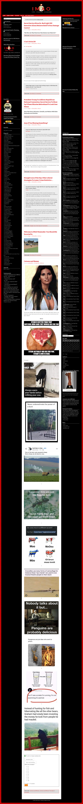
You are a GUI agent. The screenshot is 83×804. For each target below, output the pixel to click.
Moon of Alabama (7, 201)
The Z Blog (6, 251)
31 (70, 350)
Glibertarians (6, 175)
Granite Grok (6, 178)
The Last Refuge (7, 237)
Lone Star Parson (7, 191)
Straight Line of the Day (35, 225)
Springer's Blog (7, 226)
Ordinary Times (7, 210)
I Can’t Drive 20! (30, 42)
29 (66, 350)
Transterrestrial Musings (9, 258)
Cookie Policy (65, 418)
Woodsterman (7, 264)
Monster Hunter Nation (8, 199)
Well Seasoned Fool (8, 263)
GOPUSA (6, 176)
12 (75, 344)
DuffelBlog (6, 168)
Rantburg (6, 218)
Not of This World (7, 207)
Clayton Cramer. (7, 160)
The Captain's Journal (8, 233)
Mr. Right (65, 363)
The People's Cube (8, 241)
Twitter (22, 15)
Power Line (6, 217)
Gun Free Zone (7, 179)
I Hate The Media (7, 183)
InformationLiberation (8, 184)
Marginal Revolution (8, 195)
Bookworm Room (7, 152)
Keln (64, 362)
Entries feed (65, 425)
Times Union (28, 88)
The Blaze (27, 189)
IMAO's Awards (7, 269)
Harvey (64, 366)
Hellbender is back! (8, 24)
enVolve (5, 170)
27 (78, 348)
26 (75, 348)
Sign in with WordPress (30, 762)
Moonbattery (6, 202)
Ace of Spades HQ (7, 138)
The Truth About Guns (8, 245)
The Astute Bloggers (8, 231)
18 (73, 346)
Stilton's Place (7, 228)
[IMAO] (41, 12)
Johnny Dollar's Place (8, 187)
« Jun (63, 354)
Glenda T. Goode (7, 174)
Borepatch (6, 153)
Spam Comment (8, 301)
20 (78, 346)
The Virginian (6, 249)
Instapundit (6, 186)
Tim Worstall (6, 256)
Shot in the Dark (7, 224)
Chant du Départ (7, 156)
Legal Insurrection (7, 189)
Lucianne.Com (6, 193)
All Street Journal (66, 162)
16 (68, 346)
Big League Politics (8, 149)
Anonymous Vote (29, 759)
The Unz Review (7, 247)
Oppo (29, 29)
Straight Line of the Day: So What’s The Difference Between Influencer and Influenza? (70, 144)
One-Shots (32, 35)
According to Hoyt (7, 137)
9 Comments (38, 255)
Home (4, 15)
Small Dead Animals (8, 225)
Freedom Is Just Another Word (10, 172)
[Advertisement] (9, 77)
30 (68, 350)
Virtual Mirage (7, 260)
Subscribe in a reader (8, 130)
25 (73, 348)
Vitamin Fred (6, 262)
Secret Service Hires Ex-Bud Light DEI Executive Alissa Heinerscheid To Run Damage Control (41, 25)
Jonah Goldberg (7, 285)
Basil (64, 367)
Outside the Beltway (8, 212)
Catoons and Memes (31, 261)
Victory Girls (6, 259)
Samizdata (6, 221)
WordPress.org (66, 428)
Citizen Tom (6, 159)
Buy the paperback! (7, 27)
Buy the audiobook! (7, 35)
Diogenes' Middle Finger (9, 166)
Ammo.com (6, 144)
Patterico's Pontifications (9, 214)
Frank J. (64, 358)
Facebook (17, 15)
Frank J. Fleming (10, 15)
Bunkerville (6, 155)
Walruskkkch (65, 361)
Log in (64, 424)
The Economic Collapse (8, 236)
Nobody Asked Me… (8, 206)
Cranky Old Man (7, 163)
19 (75, 346)
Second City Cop (7, 222)
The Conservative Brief (8, 235)
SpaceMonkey (66, 365)
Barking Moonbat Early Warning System (12, 145)
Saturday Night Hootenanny (68, 158)
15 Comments (44, 225)
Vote (26, 785)
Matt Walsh (6, 197)
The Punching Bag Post (8, 243)
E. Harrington (6, 283)
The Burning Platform (8, 232)
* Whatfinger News (8, 134)
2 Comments (38, 93)
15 (66, 346)
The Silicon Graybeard (8, 244)
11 (73, 344)
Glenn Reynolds (7, 277)
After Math (6, 140)
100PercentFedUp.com (8, 136)
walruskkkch (30, 263)
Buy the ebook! (7, 25)
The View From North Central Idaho (11, 248)
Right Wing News (7, 220)
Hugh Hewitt (6, 182)
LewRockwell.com (7, 190)
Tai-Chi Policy (6, 229)
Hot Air (5, 180)
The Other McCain (7, 240)
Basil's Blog (6, 147)
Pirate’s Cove (6, 216)
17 (70, 346)
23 (68, 348)
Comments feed (66, 426)
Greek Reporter (28, 131)
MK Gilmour (6, 198)
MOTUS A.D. (6, 203)
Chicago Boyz (6, 157)
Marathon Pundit (7, 194)
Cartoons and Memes (34, 790)
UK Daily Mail (28, 46)
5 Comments (38, 35)
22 (66, 348)
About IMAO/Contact (29, 15)
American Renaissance (8, 143)
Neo (5, 205)
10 (70, 344)
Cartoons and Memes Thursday (46, 790)
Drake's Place (6, 167)
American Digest (7, 141)
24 (70, 348)
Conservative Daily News (9, 161)
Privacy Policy (65, 419)
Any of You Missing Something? (36, 123)
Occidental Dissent (8, 209)
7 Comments (38, 171)
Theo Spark (6, 252)
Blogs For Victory (7, 151)
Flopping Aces (7, 171)
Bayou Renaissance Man (9, 148)
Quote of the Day (66, 160)
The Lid (5, 239)
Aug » (66, 354)
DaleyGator (6, 164)
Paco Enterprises (7, 213)
